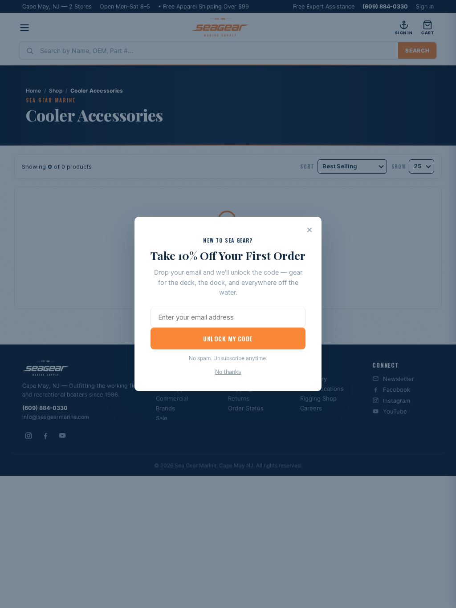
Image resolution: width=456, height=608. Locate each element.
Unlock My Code (228, 338)
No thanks (228, 372)
